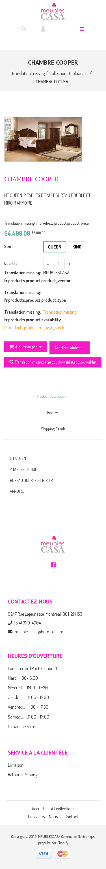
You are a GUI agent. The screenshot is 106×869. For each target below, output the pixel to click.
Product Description (51, 396)
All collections (62, 808)
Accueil (38, 808)
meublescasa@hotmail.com (39, 631)
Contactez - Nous (43, 816)
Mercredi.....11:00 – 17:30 (28, 687)
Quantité (11, 263)
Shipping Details (53, 428)
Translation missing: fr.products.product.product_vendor (23, 276)
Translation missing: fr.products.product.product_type (23, 296)
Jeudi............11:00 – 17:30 (28, 697)
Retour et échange (23, 774)
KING (76, 247)
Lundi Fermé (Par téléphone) (32, 668)
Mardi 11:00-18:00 (23, 678)
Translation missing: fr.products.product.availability (23, 315)
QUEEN (54, 247)
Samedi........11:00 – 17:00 (28, 717)
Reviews (53, 412)
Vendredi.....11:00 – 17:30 (28, 707)
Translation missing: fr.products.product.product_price (46, 223)
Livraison (15, 765)
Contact (71, 816)
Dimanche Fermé (22, 726)
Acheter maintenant (70, 347)
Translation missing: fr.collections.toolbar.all (49, 73)
